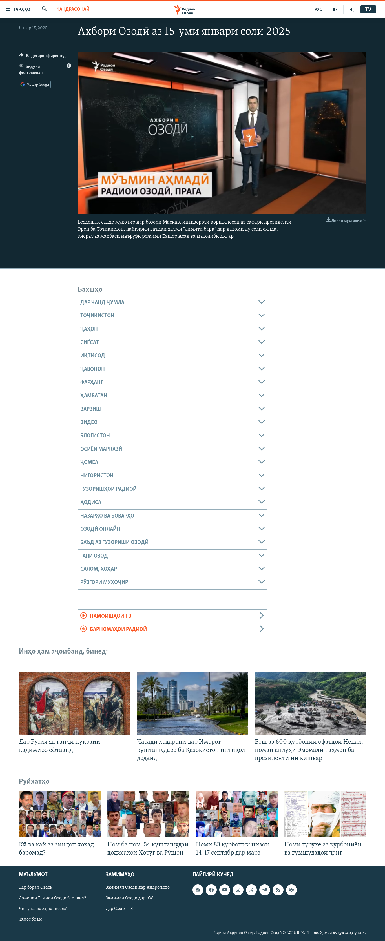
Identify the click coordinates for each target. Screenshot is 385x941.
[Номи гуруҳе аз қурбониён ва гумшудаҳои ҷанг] (325, 814)
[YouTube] (335, 9)
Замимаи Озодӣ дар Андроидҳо (138, 887)
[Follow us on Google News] (198, 889)
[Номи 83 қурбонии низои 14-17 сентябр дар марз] (237, 814)
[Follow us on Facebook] (211, 889)
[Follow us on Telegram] (264, 889)
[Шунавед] (352, 9)
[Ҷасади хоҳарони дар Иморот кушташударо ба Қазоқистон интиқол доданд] (192, 703)
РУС (318, 9)
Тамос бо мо (30, 919)
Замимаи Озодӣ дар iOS (130, 898)
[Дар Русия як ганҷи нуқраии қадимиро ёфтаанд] (74, 703)
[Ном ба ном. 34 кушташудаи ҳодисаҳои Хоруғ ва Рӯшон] (148, 814)
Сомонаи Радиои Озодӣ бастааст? (52, 898)
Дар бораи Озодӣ (36, 887)
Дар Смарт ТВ (119, 909)
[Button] (42, 57)
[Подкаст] (291, 889)
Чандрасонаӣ (73, 9)
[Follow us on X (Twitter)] (251, 889)
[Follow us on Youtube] (224, 889)
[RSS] (278, 889)
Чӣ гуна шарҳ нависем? (43, 909)
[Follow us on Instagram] (238, 889)
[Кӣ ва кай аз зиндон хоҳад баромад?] (60, 814)
